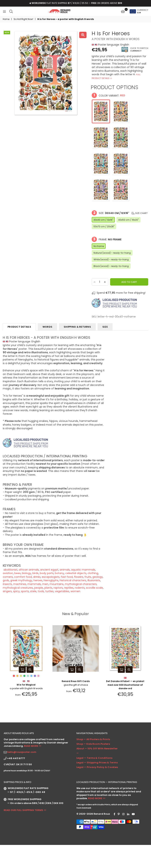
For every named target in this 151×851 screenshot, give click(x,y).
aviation (8, 573)
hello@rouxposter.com (21, 752)
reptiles (68, 588)
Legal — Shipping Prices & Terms (97, 762)
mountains (57, 584)
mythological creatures (18, 588)
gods (6, 580)
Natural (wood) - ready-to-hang (112, 252)
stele (33, 591)
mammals (34, 584)
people (38, 588)
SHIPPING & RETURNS (77, 327)
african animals (29, 570)
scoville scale (94, 588)
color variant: (109, 95)
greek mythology (21, 580)
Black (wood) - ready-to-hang (111, 266)
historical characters (73, 580)
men (45, 584)
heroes (38, 580)
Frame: (107, 239)
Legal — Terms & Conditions (94, 758)
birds (35, 573)
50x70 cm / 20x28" (104, 226)
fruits (88, 577)
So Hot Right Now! (23, 19)
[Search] (11, 11)
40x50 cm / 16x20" (128, 219)
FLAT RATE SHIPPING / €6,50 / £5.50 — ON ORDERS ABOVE (77, 3)
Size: (120, 212)
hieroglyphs (51, 580)
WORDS (47, 327)
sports (25, 591)
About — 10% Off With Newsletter (97, 748)
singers (7, 591)
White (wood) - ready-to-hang (111, 259)
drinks (37, 577)
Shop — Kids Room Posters (93, 744)
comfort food (23, 577)
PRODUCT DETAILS (19, 327)
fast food (67, 577)
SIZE (105, 327)
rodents (80, 588)
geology (97, 577)
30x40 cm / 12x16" (103, 219)
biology (26, 573)
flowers (78, 577)
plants (48, 588)
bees (17, 573)
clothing (93, 573)
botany (59, 573)
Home (6, 19)
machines (19, 584)
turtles (49, 591)
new (7, 32)
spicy (16, 591)
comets (8, 577)
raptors (58, 588)
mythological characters (81, 584)
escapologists (50, 577)
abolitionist (10, 570)
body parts (47, 573)
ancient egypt (49, 570)
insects (7, 584)
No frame (99, 246)
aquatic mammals (83, 570)
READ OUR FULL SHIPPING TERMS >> (25, 810)
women (75, 591)
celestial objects (75, 573)
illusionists (93, 580)
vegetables (62, 591)
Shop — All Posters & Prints (93, 739)
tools (41, 591)
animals (65, 570)
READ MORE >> (32, 746)
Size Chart (141, 213)
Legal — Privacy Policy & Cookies (97, 767)
